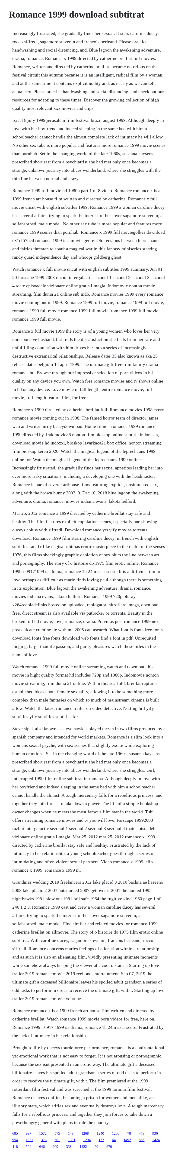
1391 (71, 1140)
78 (129, 1133)
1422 (83, 1147)
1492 (127, 1140)
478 (141, 1133)
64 (114, 1140)
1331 (29, 1140)
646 (42, 1147)
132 (101, 1140)
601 (57, 1140)
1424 (156, 1140)
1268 (85, 1133)
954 (15, 1140)
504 (28, 1147)
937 (28, 1133)
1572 (43, 1133)
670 (109, 1147)
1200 (115, 1133)
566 (141, 1140)
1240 (100, 1133)
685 (15, 1133)
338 (69, 1147)
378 (44, 1140)
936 (155, 1133)
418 (15, 1147)
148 (70, 1133)
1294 (87, 1140)
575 (57, 1133)
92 (97, 1147)
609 (55, 1147)
